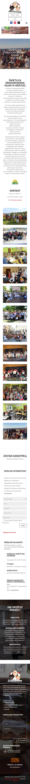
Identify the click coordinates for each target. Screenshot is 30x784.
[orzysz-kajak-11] (15, 244)
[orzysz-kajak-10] (15, 263)
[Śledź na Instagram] (15, 23)
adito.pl (15, 780)
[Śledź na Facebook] (11, 23)
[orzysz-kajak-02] (15, 419)
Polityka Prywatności (10, 705)
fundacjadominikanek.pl (12, 779)
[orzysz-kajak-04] (15, 380)
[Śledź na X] (19, 23)
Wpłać (23, 525)
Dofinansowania (9, 703)
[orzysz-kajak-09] (15, 283)
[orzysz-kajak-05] (15, 361)
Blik (15, 19)
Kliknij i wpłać (15, 15)
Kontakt (6, 709)
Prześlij (22, 740)
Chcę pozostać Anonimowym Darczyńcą (12, 522)
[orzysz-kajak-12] (15, 224)
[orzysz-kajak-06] (15, 341)
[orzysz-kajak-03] (15, 400)
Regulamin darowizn (9, 532)
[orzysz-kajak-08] (15, 302)
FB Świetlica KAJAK (16, 200)
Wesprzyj (7, 700)
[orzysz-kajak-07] (15, 322)
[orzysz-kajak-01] (15, 439)
